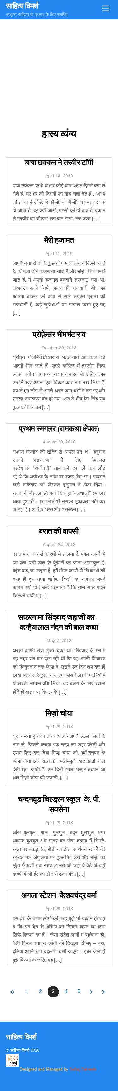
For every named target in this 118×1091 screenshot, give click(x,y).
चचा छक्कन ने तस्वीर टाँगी (59, 162)
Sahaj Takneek (83, 1069)
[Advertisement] (59, 66)
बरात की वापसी (59, 531)
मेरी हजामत (59, 240)
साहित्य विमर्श (19, 1050)
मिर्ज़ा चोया (59, 713)
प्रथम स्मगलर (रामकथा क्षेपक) (59, 428)
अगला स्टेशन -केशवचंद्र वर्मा (59, 895)
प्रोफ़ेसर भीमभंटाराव (59, 334)
